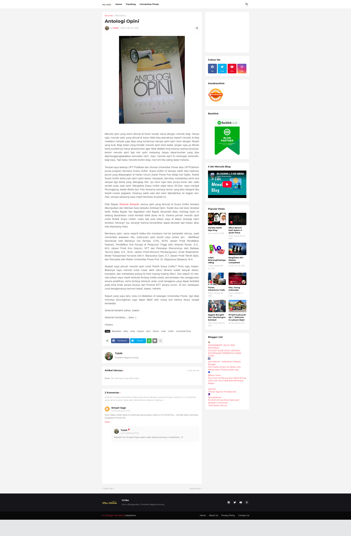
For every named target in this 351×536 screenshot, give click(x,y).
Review (156, 331)
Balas (107, 422)
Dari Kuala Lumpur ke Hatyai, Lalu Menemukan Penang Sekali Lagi (224, 368)
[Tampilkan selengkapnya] (160, 340)
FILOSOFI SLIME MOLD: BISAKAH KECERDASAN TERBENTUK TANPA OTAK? (224, 353)
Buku (126, 331)
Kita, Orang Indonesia (234, 288)
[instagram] (246, 502)
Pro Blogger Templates (113, 515)
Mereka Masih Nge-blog (215, 229)
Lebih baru (109, 488)
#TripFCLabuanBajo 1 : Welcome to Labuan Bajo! (237, 317)
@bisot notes (214, 375)
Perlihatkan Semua (218, 405)
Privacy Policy (228, 515)
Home (118, 4)
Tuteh (118, 353)
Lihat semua (193, 370)
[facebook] (228, 502)
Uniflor (171, 331)
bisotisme (130, 515)
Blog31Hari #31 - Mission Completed (236, 260)
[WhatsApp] (149, 340)
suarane (212, 389)
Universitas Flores (149, 4)
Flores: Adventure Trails (216, 288)
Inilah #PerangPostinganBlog (217, 260)
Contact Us (243, 515)
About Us (213, 515)
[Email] (154, 340)
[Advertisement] (228, 32)
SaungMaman (214, 397)
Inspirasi (140, 331)
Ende (132, 331)
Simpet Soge (118, 408)
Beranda (109, 16)
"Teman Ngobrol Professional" (222, 392)
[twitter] (234, 502)
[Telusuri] (246, 4)
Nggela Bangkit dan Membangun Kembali (217, 317)
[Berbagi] (197, 28)
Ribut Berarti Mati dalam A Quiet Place (235, 230)
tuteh (163, 331)
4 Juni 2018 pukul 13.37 (130, 433)
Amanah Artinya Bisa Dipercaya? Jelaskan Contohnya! (224, 401)
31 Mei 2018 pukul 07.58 (120, 411)
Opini (148, 331)
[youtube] (240, 502)
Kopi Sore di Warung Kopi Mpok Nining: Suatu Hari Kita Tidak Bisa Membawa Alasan (227, 381)
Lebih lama (195, 488)
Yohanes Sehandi (129, 204)
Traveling (131, 4)
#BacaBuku (120, 16)
